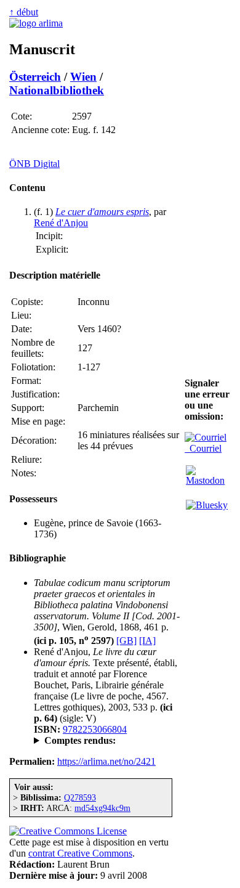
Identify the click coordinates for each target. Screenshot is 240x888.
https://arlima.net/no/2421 (106, 761)
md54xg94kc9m (102, 808)
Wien (83, 76)
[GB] (126, 640)
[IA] (147, 640)
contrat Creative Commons (80, 853)
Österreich (35, 76)
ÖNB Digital (34, 163)
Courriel (203, 448)
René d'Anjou (61, 223)
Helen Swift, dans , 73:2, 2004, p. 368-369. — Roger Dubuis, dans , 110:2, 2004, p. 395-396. (103, 740)
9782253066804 (95, 729)
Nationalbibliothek (56, 90)
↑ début (23, 12)
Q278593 (80, 797)
